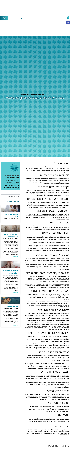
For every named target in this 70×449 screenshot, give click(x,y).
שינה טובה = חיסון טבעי (12, 306)
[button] (68, 22)
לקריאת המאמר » (15, 220)
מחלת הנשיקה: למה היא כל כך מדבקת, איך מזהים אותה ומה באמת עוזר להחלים (10, 271)
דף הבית (47, 94)
